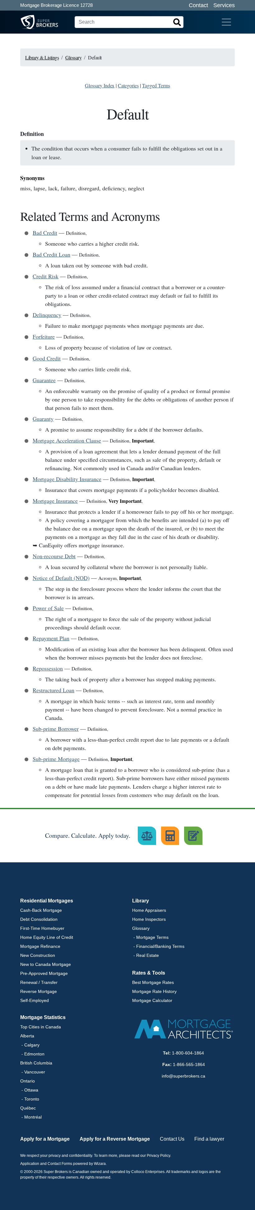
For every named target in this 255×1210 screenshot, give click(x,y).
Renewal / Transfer (39, 982)
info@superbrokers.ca (183, 1075)
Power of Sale (48, 608)
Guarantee (44, 380)
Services (224, 5)
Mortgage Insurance (55, 500)
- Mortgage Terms (150, 937)
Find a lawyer (209, 1139)
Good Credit (47, 358)
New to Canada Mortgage (45, 964)
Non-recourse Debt (54, 556)
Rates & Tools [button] (148, 973)
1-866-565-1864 (189, 1064)
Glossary (141, 928)
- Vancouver (32, 1071)
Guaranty (43, 418)
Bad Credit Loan (51, 254)
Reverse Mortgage (38, 991)
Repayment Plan (51, 638)
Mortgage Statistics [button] (43, 1017)
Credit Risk (45, 276)
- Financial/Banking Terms (158, 946)
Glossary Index (99, 85)
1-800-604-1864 (188, 1052)
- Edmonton (32, 1053)
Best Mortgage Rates (153, 982)
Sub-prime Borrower (56, 728)
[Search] (177, 22)
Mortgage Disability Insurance (67, 479)
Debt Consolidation (39, 919)
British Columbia (36, 1062)
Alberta (27, 1035)
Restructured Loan (53, 690)
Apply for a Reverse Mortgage (115, 1139)
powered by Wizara (89, 1163)
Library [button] (140, 900)
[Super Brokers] (27, 22)
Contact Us (172, 1139)
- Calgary (29, 1044)
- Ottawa (29, 1089)
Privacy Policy (158, 1155)
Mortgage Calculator (152, 1000)
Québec (28, 1108)
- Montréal (31, 1117)
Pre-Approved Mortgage (44, 973)
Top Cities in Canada (40, 1026)
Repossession (48, 668)
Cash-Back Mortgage (41, 910)
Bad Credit (45, 232)
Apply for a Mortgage (45, 1139)
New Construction (37, 955)
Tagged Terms (156, 85)
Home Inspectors (149, 919)
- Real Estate (145, 955)
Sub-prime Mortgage (56, 759)
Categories (128, 85)
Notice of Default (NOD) (61, 578)
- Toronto (29, 1098)
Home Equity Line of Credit (46, 937)
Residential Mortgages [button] (46, 900)
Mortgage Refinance (40, 946)
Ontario (27, 1080)
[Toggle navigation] (226, 22)
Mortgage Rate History (154, 991)
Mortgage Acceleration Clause (67, 440)
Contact (198, 5)
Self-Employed (34, 1000)
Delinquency (47, 314)
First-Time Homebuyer (42, 928)
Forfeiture (44, 336)
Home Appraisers (149, 910)
